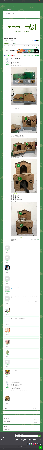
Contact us (17, 440)
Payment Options (32, 439)
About (17, 439)
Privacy (39, 439)
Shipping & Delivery (32, 440)
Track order (24, 440)
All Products (23, 439)
